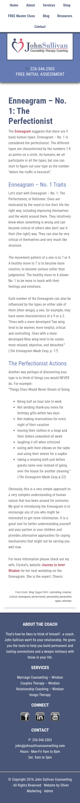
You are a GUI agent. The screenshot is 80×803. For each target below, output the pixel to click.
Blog (31, 592)
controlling (55, 592)
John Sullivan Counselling (40, 49)
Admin (48, 791)
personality (52, 596)
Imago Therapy (40, 695)
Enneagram (23, 131)
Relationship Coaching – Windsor (40, 689)
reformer (67, 601)
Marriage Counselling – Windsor (40, 677)
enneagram (24, 596)
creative (66, 592)
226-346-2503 (42, 68)
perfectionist (39, 596)
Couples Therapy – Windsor (40, 683)
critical (13, 596)
